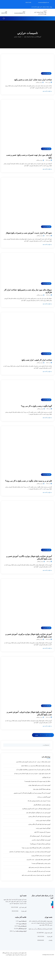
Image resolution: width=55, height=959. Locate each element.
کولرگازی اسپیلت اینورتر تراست (43, 820)
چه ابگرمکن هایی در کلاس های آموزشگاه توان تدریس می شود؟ (36, 847)
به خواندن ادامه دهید (47, 91)
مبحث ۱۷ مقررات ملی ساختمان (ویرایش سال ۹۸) (39, 800)
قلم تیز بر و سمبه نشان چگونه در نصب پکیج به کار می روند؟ (28, 481)
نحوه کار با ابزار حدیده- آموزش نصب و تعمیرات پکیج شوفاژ (29, 233)
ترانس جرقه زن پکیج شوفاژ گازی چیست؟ (41, 863)
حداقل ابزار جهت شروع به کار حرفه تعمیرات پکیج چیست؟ (37, 781)
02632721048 (28, 2)
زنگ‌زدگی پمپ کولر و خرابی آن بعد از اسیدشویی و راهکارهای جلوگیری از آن (33, 769)
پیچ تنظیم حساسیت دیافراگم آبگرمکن (42, 804)
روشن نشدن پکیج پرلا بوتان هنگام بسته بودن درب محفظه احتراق (35, 765)
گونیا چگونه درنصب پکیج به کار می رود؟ (36, 406)
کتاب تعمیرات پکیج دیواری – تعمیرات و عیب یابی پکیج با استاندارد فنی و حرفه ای (32, 773)
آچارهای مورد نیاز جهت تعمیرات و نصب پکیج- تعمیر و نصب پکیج (36, 875)
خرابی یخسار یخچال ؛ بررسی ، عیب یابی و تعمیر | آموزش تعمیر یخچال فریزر (33, 761)
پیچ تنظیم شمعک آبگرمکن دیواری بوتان (41, 789)
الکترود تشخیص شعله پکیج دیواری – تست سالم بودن (38, 859)
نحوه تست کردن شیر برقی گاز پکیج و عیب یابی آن (39, 871)
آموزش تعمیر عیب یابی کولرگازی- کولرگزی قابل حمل (38, 812)
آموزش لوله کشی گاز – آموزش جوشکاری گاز (40, 836)
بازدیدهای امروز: (22, 921)
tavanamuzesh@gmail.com (43, 2)
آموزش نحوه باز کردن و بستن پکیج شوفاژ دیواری (39, 785)
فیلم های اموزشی (46, 73)
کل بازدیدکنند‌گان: (22, 928)
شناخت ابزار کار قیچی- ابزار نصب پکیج (37, 360)
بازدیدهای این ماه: (22, 926)
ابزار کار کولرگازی (46, 777)
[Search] (4, 744)
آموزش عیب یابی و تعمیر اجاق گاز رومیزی (40, 855)
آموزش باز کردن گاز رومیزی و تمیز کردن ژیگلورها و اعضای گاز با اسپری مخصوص (32, 793)
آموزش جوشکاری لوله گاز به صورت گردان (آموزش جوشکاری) (36, 808)
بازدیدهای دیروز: (22, 923)
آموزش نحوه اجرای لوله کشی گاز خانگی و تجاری (39, 816)
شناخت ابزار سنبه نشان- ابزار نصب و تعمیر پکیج (33, 80)
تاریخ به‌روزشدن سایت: (20, 931)
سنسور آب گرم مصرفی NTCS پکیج (42, 832)
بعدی (36, 735)
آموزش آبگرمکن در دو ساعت (43, 797)
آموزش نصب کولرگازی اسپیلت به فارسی (41, 840)
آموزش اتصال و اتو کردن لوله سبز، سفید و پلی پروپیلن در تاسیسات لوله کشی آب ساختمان (29, 851)
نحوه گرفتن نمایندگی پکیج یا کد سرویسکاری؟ (40, 843)
